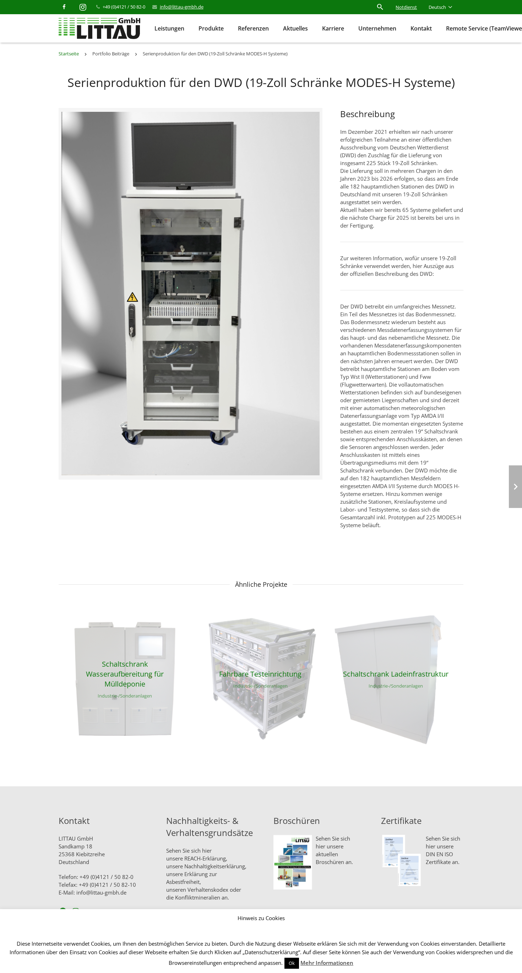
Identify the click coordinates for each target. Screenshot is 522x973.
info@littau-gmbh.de (181, 7)
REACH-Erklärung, (205, 858)
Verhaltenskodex (207, 889)
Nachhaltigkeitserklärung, (215, 866)
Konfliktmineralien (197, 897)
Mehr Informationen (326, 962)
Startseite (69, 53)
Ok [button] (292, 963)
